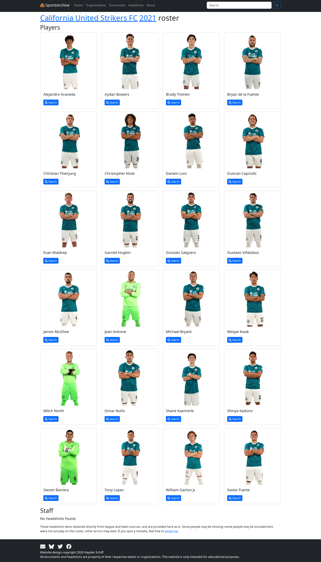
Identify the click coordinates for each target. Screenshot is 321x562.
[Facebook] (69, 546)
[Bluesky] (52, 546)
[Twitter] (61, 546)
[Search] (277, 5)
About (151, 5)
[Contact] (43, 546)
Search (52, 102)
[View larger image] (68, 61)
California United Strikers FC (88, 18)
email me (171, 531)
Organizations (96, 5)
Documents (117, 5)
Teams (78, 5)
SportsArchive (57, 5)
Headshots (136, 5)
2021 (147, 18)
